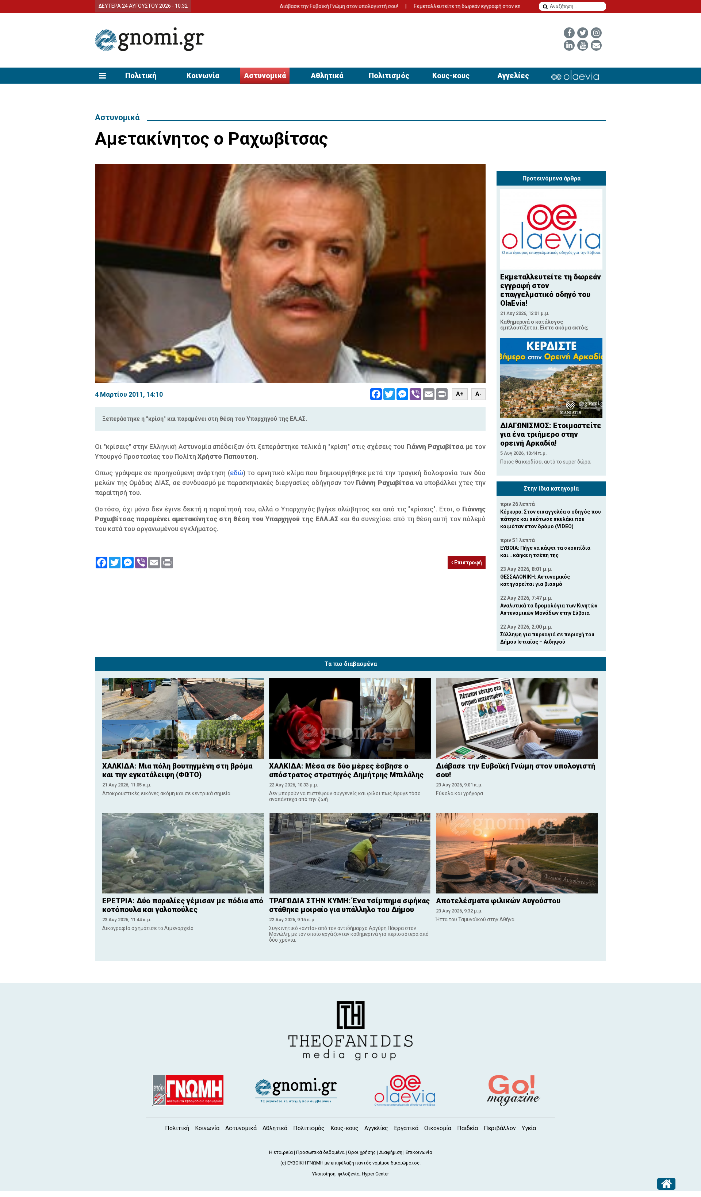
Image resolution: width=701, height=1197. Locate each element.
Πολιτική (140, 75)
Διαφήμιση (390, 1152)
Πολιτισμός (389, 75)
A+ (460, 393)
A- (478, 393)
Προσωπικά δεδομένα (320, 1152)
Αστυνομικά (265, 75)
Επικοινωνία (419, 1152)
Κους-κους (451, 75)
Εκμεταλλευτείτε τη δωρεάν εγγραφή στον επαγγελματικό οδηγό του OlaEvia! (460, 6)
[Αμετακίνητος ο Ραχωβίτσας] (290, 273)
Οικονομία (437, 1128)
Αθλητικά (327, 75)
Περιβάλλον (500, 1128)
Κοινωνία (203, 75)
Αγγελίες (513, 75)
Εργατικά (406, 1128)
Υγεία (529, 1128)
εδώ (236, 473)
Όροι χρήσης (362, 1152)
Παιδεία (467, 1128)
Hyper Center (375, 1174)
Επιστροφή (467, 562)
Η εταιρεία (281, 1152)
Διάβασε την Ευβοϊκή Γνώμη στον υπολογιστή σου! (295, 6)
